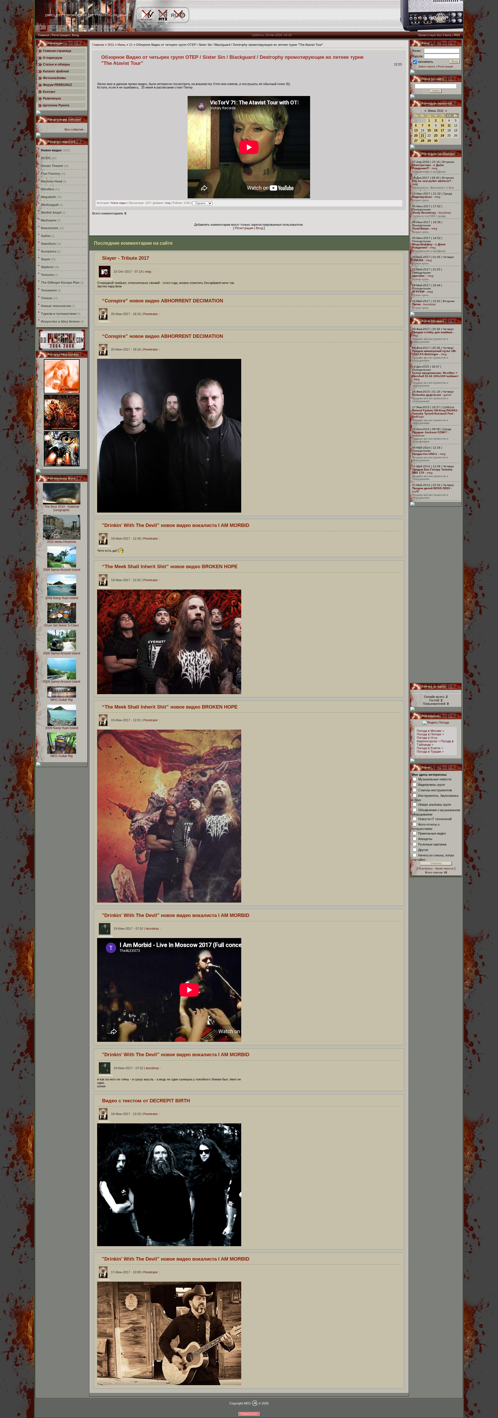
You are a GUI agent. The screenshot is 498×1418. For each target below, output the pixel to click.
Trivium (46, 298)
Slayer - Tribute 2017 (125, 258)
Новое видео (51, 150)
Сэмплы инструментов (435, 790)
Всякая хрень (420, 200)
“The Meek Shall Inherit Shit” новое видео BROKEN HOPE (169, 566)
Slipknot (47, 267)
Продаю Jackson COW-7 (429, 432)
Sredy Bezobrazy (424, 212)
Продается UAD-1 (424, 453)
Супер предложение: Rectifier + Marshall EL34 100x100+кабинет (435, 374)
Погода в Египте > (430, 748)
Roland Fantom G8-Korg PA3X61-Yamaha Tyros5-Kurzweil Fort (435, 412)
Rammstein (49, 228)
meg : (133, 271)
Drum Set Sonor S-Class (61, 625)
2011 (110, 44)
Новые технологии (56, 306)
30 (435, 140)
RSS (457, 35)
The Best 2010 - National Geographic (61, 508)
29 (429, 140)
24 (442, 135)
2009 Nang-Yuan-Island (61, 598)
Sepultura (48, 243)
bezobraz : (137, 928)
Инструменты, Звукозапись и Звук (433, 187)
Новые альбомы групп (434, 804)
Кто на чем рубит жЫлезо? (431, 180)
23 (435, 135)
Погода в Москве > (430, 730)
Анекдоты (425, 838)
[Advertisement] (436, 594)
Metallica (47, 189)
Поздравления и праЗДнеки (429, 171)
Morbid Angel (51, 212)
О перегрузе (52, 57)
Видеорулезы (422, 196)
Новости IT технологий (435, 818)
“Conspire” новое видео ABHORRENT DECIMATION (162, 301)
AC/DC (46, 158)
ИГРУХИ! (418, 291)
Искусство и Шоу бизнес (60, 321)
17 (442, 130)
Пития (416, 304)
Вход (75, 35)
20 (416, 135)
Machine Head (51, 181)
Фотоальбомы (54, 78)
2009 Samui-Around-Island (61, 569)
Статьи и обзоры (56, 64)
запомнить (425, 61)
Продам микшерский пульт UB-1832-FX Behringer (434, 352)
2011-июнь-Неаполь (61, 541)
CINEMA (417, 260)
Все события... (75, 129)
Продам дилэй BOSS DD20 (431, 488)
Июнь (122, 44)
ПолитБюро (420, 228)
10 (442, 125)
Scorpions (48, 251)
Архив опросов (444, 868)
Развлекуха (52, 98)
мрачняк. (418, 275)
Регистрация (60, 35)
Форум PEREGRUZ (57, 84)
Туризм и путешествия (58, 313)
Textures (47, 274)
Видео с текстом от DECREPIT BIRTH (146, 1100)
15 (429, 130)
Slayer (45, 259)
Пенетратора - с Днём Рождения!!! (428, 166)
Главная (43, 35)
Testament (49, 290)
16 (435, 130)
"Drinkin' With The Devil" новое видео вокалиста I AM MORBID (175, 525)
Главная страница (57, 50)
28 (422, 140)
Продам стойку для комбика (432, 332)
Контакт (49, 91)
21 (131, 44)
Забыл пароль (426, 66)
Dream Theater (52, 165)
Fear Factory (50, 173)
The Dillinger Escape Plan (60, 282)
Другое (423, 849)
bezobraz (445, 212)
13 (416, 130)
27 (416, 140)
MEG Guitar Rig (61, 699)
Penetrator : (135, 314)
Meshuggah (50, 204)
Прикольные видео (432, 833)
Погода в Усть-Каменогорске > (428, 739)
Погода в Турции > (430, 751)
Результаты (425, 868)
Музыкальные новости (434, 779)
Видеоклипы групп (431, 784)
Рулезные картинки (432, 844)
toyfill (415, 491)
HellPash (418, 416)
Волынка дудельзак (426, 394)
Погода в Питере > (430, 734)
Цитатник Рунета (56, 105)
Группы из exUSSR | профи (429, 216)
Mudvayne (48, 220)
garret (447, 394)
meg (167, 203)
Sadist (45, 236)
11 (449, 125)
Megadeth (48, 197)
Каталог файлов (56, 71)
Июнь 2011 (436, 110)
